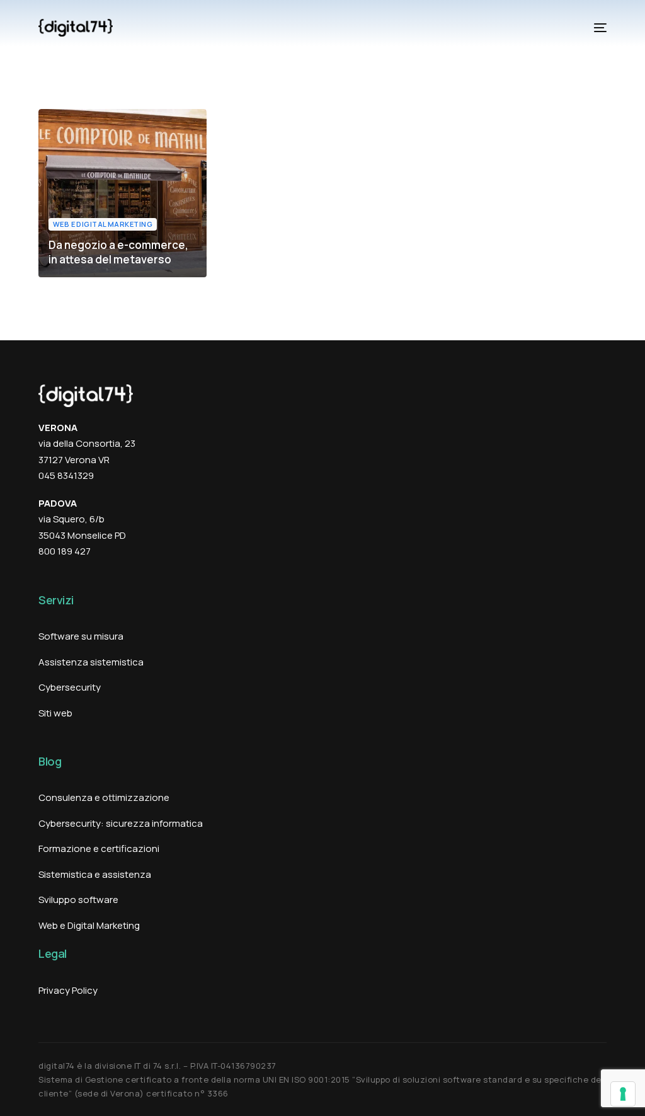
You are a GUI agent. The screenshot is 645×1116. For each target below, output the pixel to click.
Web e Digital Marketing (102, 224)
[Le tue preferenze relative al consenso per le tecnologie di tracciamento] (623, 1094)
